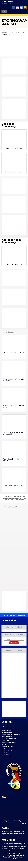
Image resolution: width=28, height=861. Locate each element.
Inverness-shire (5, 34)
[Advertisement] (14, 109)
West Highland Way (6, 757)
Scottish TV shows (6, 755)
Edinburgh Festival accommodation (10, 728)
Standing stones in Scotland (8, 742)
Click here (21, 833)
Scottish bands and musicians (9, 750)
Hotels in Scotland (6, 730)
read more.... (24, 823)
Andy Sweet (19, 854)
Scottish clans (5, 740)
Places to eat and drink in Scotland (10, 734)
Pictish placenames (6, 748)
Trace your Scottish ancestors (9, 738)
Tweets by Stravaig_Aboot (7, 653)
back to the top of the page (14, 615)
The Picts (3, 744)
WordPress (14, 857)
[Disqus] (14, 529)
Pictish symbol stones (7, 746)
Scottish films (5, 753)
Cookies (5, 828)
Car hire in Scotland (6, 732)
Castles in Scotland (6, 736)
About (4, 797)
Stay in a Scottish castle (7, 726)
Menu (4, 11)
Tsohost (14, 858)
